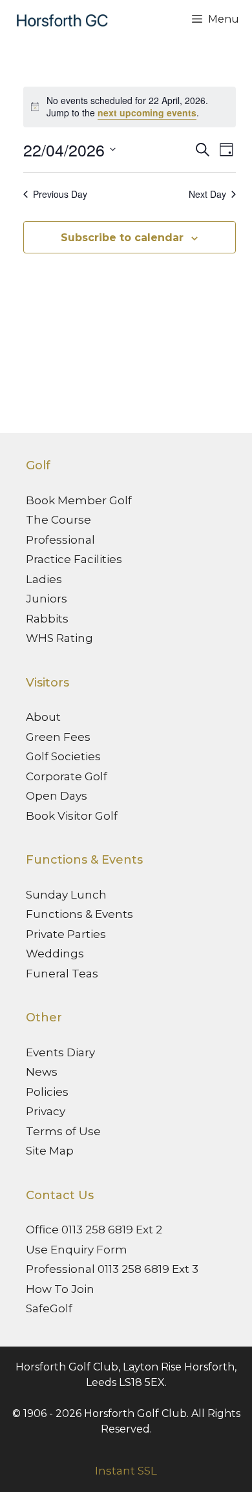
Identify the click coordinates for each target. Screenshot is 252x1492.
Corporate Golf (66, 776)
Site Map (50, 1150)
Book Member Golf (79, 500)
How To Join (60, 1289)
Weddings (55, 953)
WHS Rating (59, 638)
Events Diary (60, 1052)
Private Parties (66, 934)
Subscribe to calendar (122, 237)
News (42, 1071)
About (43, 716)
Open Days (56, 795)
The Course (58, 519)
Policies (47, 1091)
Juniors (46, 598)
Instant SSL (126, 1470)
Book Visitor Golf (72, 815)
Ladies (44, 579)
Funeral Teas (62, 973)
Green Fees (58, 736)
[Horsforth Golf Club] (60, 19)
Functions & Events (79, 914)
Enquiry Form (88, 1249)
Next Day (207, 194)
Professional (60, 539)
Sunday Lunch (66, 894)
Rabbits (47, 618)
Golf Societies (63, 756)
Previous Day (60, 194)
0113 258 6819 (97, 1229)
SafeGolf (49, 1308)
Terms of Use (63, 1131)
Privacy (45, 1111)
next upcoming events (147, 112)
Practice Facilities (74, 559)
